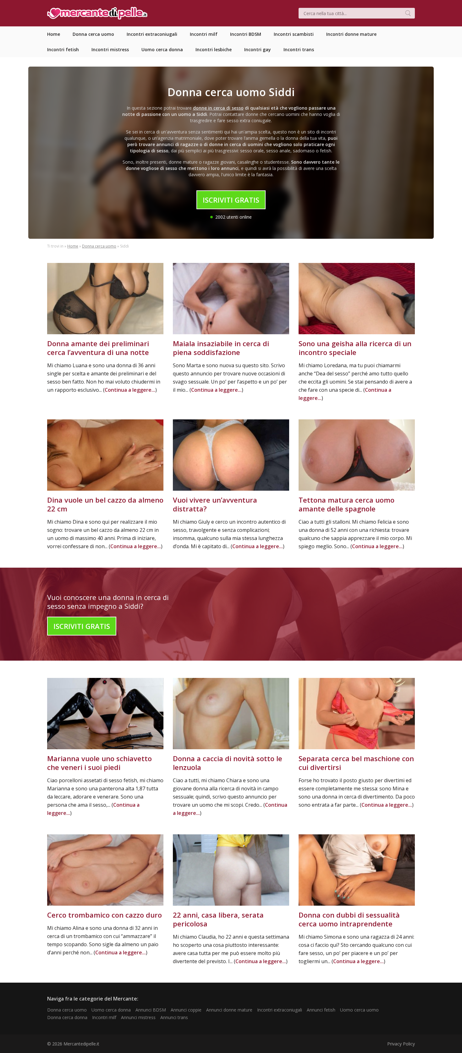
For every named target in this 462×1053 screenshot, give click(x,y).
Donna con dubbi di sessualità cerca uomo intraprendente (349, 919)
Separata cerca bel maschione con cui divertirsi (356, 763)
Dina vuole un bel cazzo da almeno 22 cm (105, 504)
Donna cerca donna (67, 1017)
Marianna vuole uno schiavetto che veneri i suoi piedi (99, 763)
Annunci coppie (186, 1010)
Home (72, 246)
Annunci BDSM (150, 1010)
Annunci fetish (321, 1010)
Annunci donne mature (229, 1010)
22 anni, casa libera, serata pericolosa (218, 919)
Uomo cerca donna (111, 1010)
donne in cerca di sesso (218, 108)
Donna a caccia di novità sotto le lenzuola (227, 763)
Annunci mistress (138, 1017)
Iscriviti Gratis (231, 200)
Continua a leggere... (130, 389)
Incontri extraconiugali (279, 1010)
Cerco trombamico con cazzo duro (104, 914)
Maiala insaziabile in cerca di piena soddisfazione (221, 348)
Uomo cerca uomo (359, 1010)
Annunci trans (174, 1017)
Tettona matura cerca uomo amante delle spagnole (346, 504)
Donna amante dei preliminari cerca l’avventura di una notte (98, 348)
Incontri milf (104, 1017)
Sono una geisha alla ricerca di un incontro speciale (355, 348)
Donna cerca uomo (99, 246)
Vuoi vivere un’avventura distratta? (215, 504)
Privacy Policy (401, 1044)
